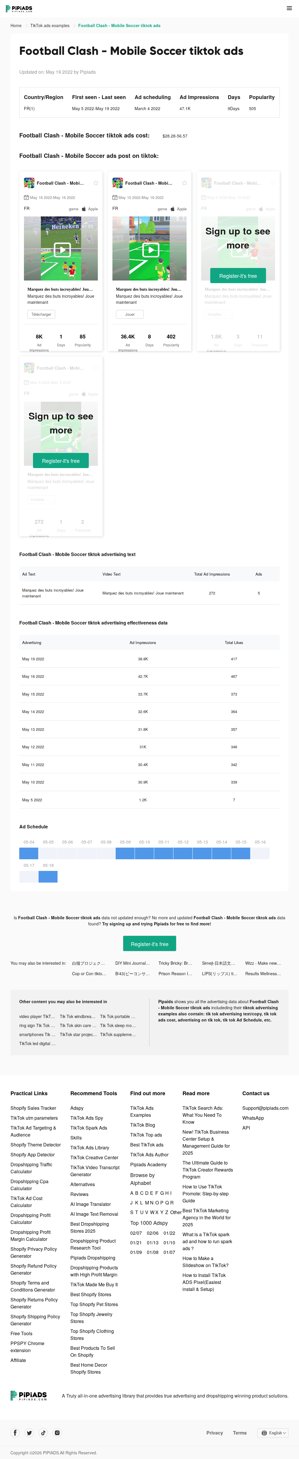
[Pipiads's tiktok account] (43, 1432)
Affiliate (18, 1360)
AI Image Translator (90, 1204)
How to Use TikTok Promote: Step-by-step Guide (205, 1193)
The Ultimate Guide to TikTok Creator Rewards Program (207, 1169)
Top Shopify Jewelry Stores (91, 1317)
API (246, 1127)
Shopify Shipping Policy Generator (35, 1320)
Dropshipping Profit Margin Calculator (31, 1235)
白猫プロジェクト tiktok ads (93, 963)
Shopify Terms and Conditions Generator (33, 1286)
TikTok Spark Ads (88, 1127)
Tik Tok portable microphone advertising (120, 1016)
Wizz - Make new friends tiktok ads (266, 963)
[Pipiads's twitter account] (29, 1432)
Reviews (79, 1194)
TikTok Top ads (146, 1134)
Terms (240, 1433)
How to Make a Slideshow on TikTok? (205, 1262)
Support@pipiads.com (265, 1108)
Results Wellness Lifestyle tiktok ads (266, 973)
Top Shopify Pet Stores (94, 1304)
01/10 (169, 1242)
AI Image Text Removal (94, 1214)
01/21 (135, 1242)
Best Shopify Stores (90, 1294)
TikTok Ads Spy (86, 1117)
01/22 (169, 1232)
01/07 (169, 1252)
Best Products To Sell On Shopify (92, 1351)
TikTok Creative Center (94, 1157)
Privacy (214, 1433)
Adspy (77, 1108)
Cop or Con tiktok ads (92, 973)
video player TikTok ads (39, 1016)
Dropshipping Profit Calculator (31, 1218)
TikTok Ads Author (149, 1154)
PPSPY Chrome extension (27, 1347)
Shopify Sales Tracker (33, 1108)
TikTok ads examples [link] (50, 25)
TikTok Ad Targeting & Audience (33, 1131)
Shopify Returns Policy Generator (34, 1303)
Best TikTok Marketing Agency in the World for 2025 (206, 1217)
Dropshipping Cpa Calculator (29, 1185)
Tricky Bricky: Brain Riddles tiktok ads (180, 963)
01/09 (135, 1252)
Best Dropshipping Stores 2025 (89, 1227)
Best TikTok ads (147, 1144)
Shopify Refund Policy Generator (34, 1269)
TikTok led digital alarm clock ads (39, 1043)
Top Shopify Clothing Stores (92, 1334)
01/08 (152, 1252)
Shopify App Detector (33, 1154)
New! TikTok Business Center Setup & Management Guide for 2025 (206, 1142)
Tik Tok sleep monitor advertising (120, 1025)
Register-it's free (238, 275)
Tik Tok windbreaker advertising (80, 1016)
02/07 (135, 1232)
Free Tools (21, 1333)
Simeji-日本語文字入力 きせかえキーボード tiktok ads (223, 963)
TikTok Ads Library (89, 1147)
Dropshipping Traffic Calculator (31, 1168)
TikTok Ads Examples (142, 1111)
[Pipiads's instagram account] (57, 1432)
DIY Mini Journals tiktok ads (137, 963)
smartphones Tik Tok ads (39, 1034)
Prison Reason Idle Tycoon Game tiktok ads (180, 973)
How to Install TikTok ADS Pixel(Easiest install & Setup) (204, 1282)
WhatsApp (253, 1117)
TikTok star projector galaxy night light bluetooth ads (80, 1034)
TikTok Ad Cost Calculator (26, 1202)
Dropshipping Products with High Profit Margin (94, 1271)
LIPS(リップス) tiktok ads (223, 973)
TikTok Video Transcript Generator (94, 1171)
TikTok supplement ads (120, 1034)
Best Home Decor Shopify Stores (88, 1368)
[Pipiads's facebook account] (15, 1432)
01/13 (152, 1242)
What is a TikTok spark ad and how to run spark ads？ (207, 1241)
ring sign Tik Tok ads (38, 1025)
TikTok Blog (142, 1124)
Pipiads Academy (148, 1164)
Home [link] (17, 25)
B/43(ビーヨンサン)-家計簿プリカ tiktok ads (137, 973)
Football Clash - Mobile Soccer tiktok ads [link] (119, 25)
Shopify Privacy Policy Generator (34, 1252)
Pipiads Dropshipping (92, 1257)
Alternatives (82, 1184)
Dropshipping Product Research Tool (93, 1244)
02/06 (152, 1232)
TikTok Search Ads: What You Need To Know (202, 1115)
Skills (76, 1137)
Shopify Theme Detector (36, 1144)
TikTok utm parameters (34, 1117)
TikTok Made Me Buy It (94, 1284)
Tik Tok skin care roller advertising (80, 1025)
